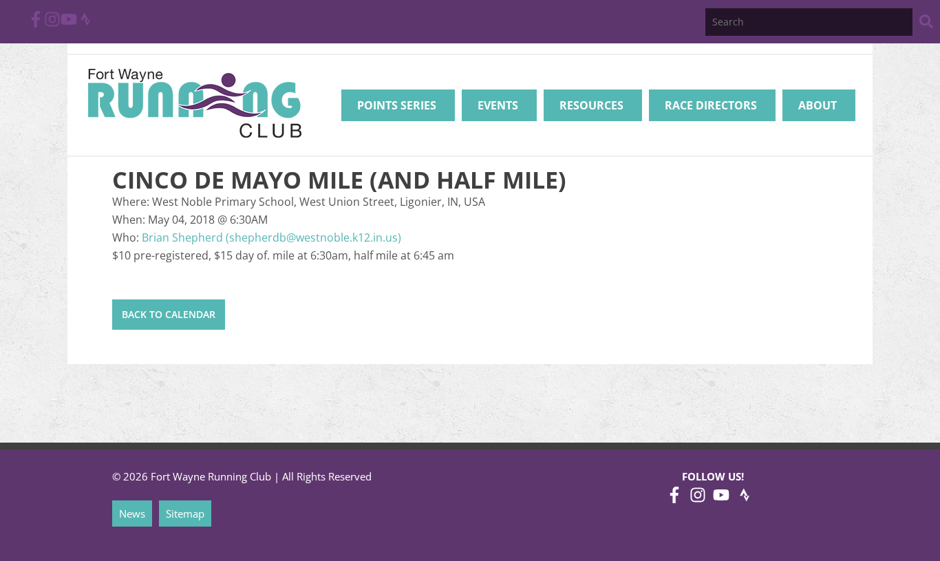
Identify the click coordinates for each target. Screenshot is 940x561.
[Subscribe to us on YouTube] (69, 23)
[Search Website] (926, 23)
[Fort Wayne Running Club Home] (194, 102)
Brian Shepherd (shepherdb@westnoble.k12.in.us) (271, 237)
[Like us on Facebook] (36, 23)
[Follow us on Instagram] (52, 23)
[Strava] (85, 23)
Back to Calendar (168, 314)
